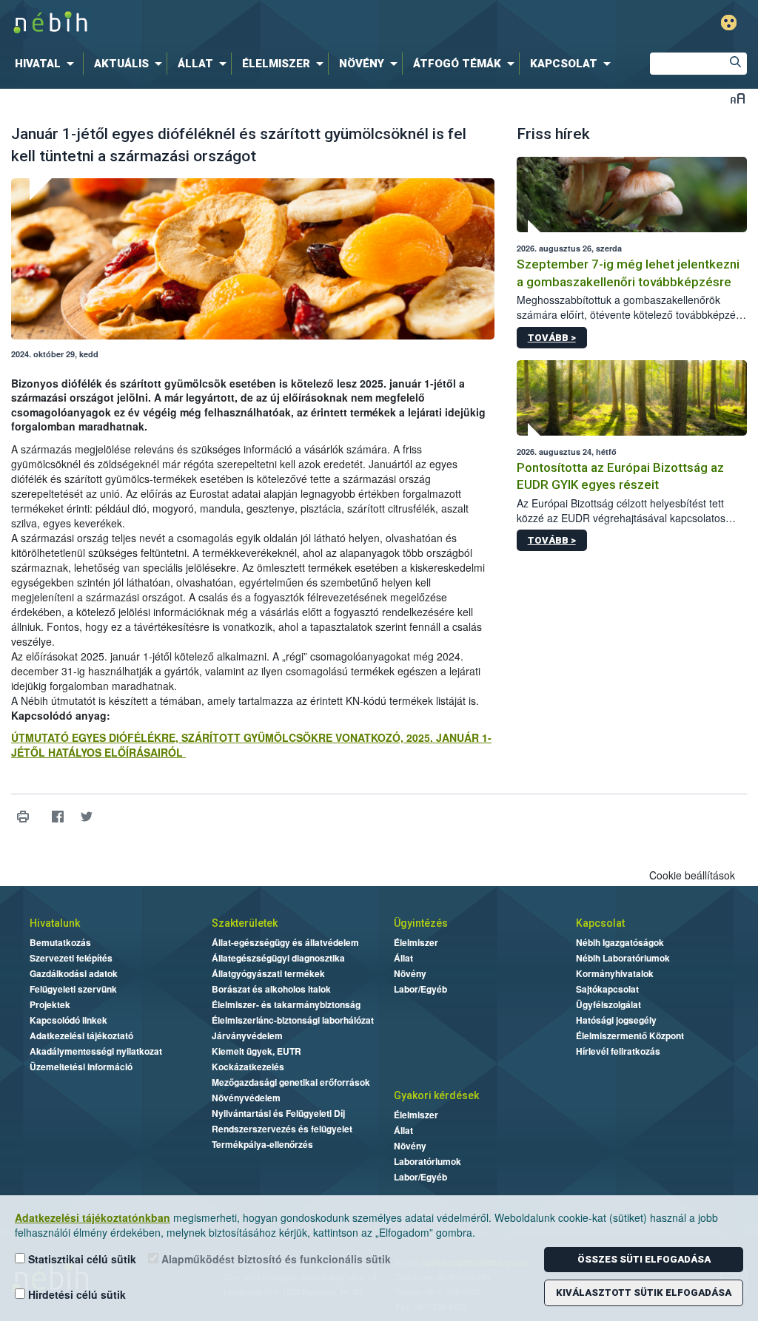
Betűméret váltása (737, 98)
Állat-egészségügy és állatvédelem (285, 942)
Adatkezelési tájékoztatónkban (92, 1217)
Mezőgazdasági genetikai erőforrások (291, 1082)
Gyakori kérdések (436, 1095)
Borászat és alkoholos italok (271, 989)
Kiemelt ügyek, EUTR (256, 1051)
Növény (410, 973)
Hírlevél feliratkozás (618, 1051)
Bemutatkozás (60, 942)
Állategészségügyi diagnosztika (278, 957)
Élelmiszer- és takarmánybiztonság (286, 1004)
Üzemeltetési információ (81, 1066)
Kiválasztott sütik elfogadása (643, 1292)
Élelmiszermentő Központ (630, 1035)
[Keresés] (736, 64)
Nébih (225, 23)
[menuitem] (47, 64)
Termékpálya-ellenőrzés (262, 1144)
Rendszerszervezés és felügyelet (282, 1128)
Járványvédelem (247, 1035)
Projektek (50, 1004)
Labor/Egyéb (420, 989)
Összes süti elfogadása (644, 1259)
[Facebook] (57, 816)
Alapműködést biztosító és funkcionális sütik (274, 1258)
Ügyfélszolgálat (608, 1004)
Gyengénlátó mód (729, 22)
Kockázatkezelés (248, 1066)
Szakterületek (245, 923)
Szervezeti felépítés (71, 957)
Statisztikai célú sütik (80, 1258)
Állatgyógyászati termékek (268, 973)
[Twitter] (86, 816)
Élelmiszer (416, 942)
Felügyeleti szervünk (73, 989)
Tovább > (552, 337)
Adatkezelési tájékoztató (81, 1035)
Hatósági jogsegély (616, 1020)
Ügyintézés (421, 923)
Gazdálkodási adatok (74, 973)
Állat (403, 957)
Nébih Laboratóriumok (623, 957)
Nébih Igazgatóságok (620, 942)
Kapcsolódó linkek (68, 1020)
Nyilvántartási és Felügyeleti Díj (278, 1113)
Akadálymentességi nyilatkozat (96, 1051)
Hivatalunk (55, 923)
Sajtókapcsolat (607, 989)
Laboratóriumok (427, 1161)
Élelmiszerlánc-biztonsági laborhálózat (293, 1020)
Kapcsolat (600, 923)
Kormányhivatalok (615, 973)
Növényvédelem (246, 1097)
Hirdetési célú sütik (75, 1294)
